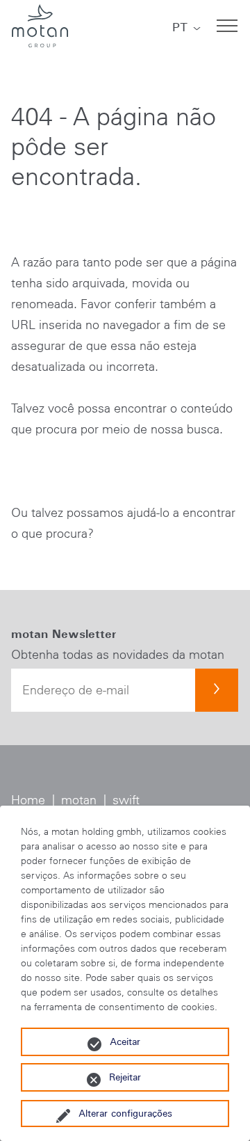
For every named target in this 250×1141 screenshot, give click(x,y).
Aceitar (125, 1041)
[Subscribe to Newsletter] (216, 690)
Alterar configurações (125, 1113)
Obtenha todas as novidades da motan (117, 654)
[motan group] (39, 25)
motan (79, 800)
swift (126, 800)
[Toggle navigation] (227, 26)
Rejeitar (125, 1077)
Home (28, 800)
